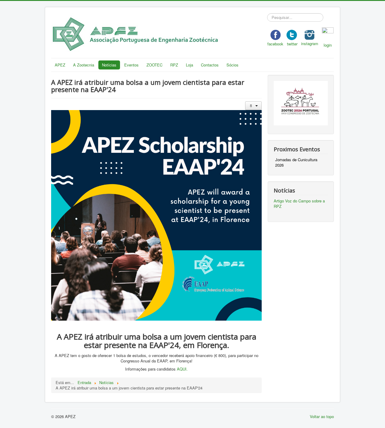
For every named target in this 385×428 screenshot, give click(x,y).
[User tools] (253, 105)
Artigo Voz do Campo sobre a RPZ (299, 203)
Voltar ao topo (322, 416)
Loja (189, 65)
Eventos (131, 65)
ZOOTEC (154, 65)
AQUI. (182, 369)
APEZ (60, 65)
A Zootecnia (83, 65)
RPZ (174, 65)
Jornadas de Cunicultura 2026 (296, 162)
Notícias (109, 65)
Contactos (210, 65)
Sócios (232, 65)
